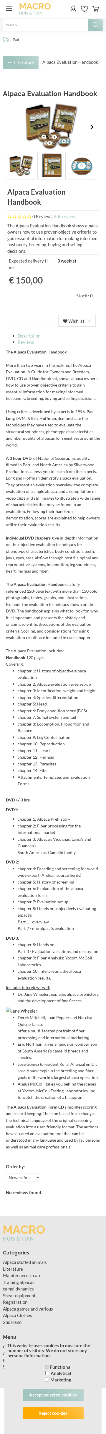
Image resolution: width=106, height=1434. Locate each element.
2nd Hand (12, 1322)
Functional (61, 1367)
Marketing (60, 1379)
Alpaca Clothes (17, 1315)
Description (29, 335)
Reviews (26, 342)
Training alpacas (18, 1282)
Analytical (61, 1373)
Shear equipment (19, 1295)
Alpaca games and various (28, 1308)
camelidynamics (18, 1288)
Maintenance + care (22, 1275)
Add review (64, 216)
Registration (15, 1302)
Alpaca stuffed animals (25, 1262)
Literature (13, 1269)
